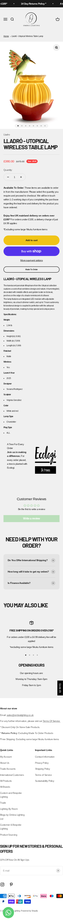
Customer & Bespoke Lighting (10, 826)
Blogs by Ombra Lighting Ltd (12, 816)
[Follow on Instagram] (2, 884)
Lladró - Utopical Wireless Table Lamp (27, 36)
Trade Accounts (7, 768)
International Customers (12, 775)
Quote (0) (60, 688)
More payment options (31, 260)
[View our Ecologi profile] (45, 460)
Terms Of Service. (51, 721)
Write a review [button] (31, 518)
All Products (6, 780)
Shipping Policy (42, 768)
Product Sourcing (8, 834)
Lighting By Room (9, 808)
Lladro (7, 134)
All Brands (5, 786)
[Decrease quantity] (8, 177)
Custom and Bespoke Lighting (11, 795)
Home (6, 36)
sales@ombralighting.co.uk (20, 715)
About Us (4, 762)
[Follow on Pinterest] (11, 884)
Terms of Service (43, 775)
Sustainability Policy (44, 780)
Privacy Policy (41, 762)
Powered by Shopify (29, 911)
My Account (6, 756)
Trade (3, 802)
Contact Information (45, 756)
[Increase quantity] (21, 177)
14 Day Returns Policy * (31, 3)
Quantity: (8, 169)
